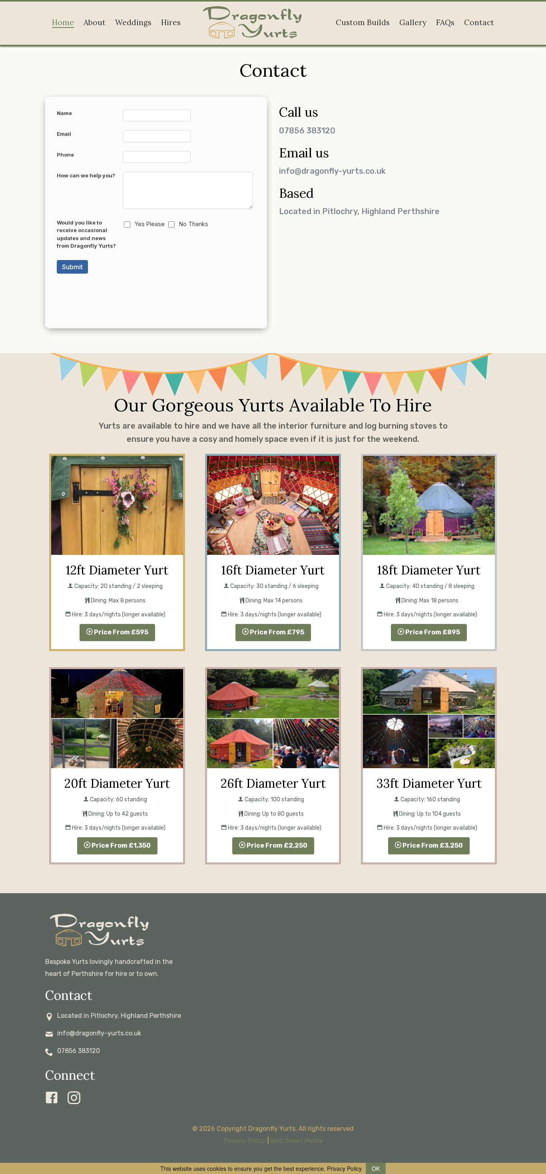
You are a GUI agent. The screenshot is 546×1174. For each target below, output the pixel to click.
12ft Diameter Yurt (117, 570)
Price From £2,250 (276, 845)
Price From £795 (276, 632)
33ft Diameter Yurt (429, 783)
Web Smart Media (296, 1140)
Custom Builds (363, 22)
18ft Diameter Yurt (428, 570)
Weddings (133, 22)
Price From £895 (432, 632)
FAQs (445, 22)
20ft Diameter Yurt (117, 783)
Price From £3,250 (432, 845)
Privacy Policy (245, 1140)
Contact (479, 22)
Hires (171, 22)
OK (376, 1168)
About (95, 22)
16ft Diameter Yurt (273, 570)
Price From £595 (120, 632)
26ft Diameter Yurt (273, 783)
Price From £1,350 (120, 845)
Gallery (412, 22)
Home (63, 22)
